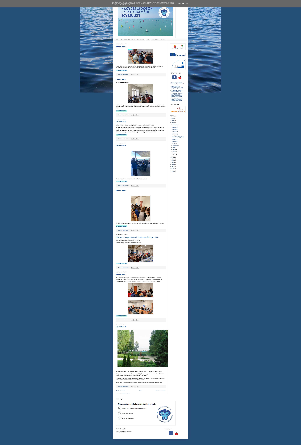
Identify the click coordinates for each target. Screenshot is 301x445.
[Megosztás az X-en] (135, 74)
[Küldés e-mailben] (132, 74)
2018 (173, 164)
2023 (173, 122)
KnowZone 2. (121, 275)
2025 (173, 118)
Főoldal (116, 39)
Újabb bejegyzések (120, 390)
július (174, 147)
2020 (173, 160)
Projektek (163, 39)
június (174, 149)
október (174, 143)
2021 (173, 159)
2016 (173, 168)
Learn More (181, 3)
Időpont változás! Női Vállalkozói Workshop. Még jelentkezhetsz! (177, 87)
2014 (173, 171)
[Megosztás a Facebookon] (136, 74)
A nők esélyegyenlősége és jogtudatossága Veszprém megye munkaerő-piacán (177, 99)
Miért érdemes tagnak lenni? (128, 39)
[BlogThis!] (133, 74)
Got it (187, 3)
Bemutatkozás (140, 39)
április (174, 153)
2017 (173, 166)
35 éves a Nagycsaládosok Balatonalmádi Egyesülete (137, 237)
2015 (173, 170)
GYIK (148, 39)
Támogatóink (155, 39)
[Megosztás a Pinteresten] (138, 74)
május (174, 151)
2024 (173, 120)
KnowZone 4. (121, 146)
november (175, 126)
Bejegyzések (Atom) (126, 393)
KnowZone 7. (121, 47)
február (174, 154)
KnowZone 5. (121, 122)
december (175, 124)
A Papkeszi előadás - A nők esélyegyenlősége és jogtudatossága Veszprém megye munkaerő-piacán (177, 95)
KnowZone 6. (121, 79)
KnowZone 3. (121, 190)
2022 (173, 157)
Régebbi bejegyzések (160, 390)
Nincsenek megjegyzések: (123, 74)
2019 (173, 162)
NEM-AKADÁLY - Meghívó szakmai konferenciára (176, 91)
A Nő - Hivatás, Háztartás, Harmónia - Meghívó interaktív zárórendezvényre (177, 84)
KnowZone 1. (121, 327)
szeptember (175, 145)
